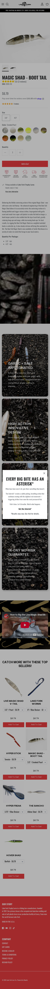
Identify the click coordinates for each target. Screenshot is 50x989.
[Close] (44, 473)
